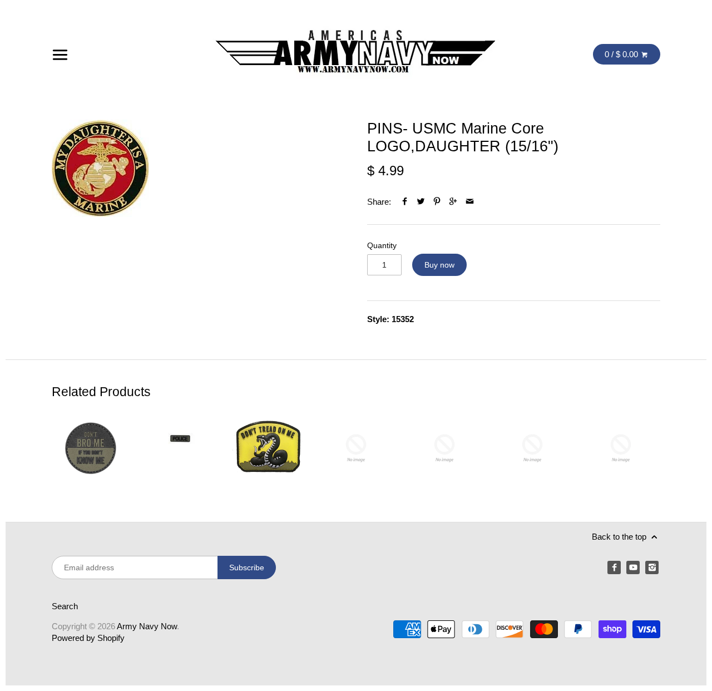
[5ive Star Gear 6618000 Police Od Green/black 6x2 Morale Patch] (179, 447)
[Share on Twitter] (421, 201)
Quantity (382, 245)
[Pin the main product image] (437, 201)
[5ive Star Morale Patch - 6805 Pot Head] (356, 447)
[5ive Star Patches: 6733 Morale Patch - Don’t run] (620, 447)
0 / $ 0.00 (622, 54)
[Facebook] (614, 567)
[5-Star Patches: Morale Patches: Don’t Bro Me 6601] (91, 447)
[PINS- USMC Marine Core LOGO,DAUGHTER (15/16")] (100, 168)
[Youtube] (633, 567)
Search (65, 606)
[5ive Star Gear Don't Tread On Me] (267, 447)
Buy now (439, 264)
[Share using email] (469, 201)
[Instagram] (652, 567)
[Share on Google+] (453, 201)
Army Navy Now (147, 626)
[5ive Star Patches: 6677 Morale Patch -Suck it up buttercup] (444, 447)
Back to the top (620, 536)
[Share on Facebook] (404, 201)
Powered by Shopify (88, 638)
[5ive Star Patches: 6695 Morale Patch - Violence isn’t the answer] (532, 447)
